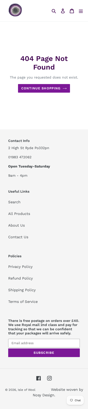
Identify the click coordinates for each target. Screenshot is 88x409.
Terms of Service (23, 301)
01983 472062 (20, 157)
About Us (16, 225)
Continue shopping (41, 88)
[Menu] (80, 10)
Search (14, 202)
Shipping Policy (22, 290)
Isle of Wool (27, 390)
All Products (19, 213)
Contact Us (18, 237)
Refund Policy (20, 278)
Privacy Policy (20, 266)
